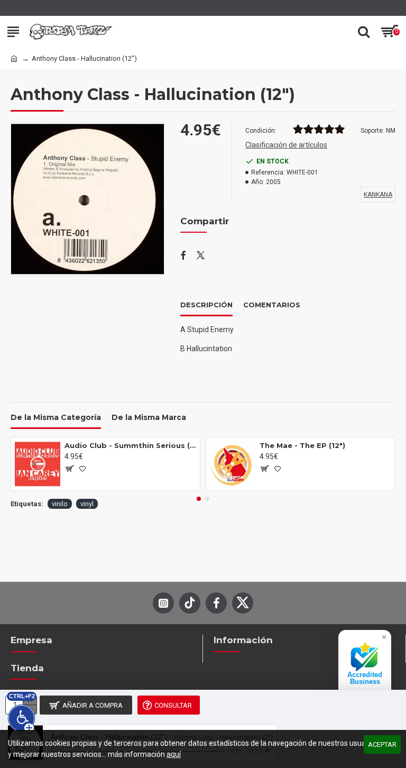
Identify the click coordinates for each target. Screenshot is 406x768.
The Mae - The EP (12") (302, 445)
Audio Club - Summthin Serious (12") (130, 445)
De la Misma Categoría (56, 417)
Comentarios (271, 304)
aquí (174, 754)
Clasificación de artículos (286, 145)
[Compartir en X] (201, 256)
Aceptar (382, 744)
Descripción (206, 304)
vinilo (60, 504)
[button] (199, 499)
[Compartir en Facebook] (183, 256)
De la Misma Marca (149, 417)
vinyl (87, 504)
